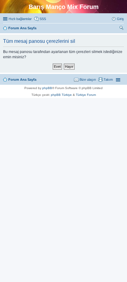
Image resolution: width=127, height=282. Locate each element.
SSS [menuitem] (42, 19)
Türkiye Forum (86, 94)
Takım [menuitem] (108, 79)
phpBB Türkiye (61, 94)
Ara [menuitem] (122, 28)
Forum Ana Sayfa (22, 79)
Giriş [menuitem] (120, 19)
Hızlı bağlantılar (20, 19)
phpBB (47, 88)
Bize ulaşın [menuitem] (88, 79)
